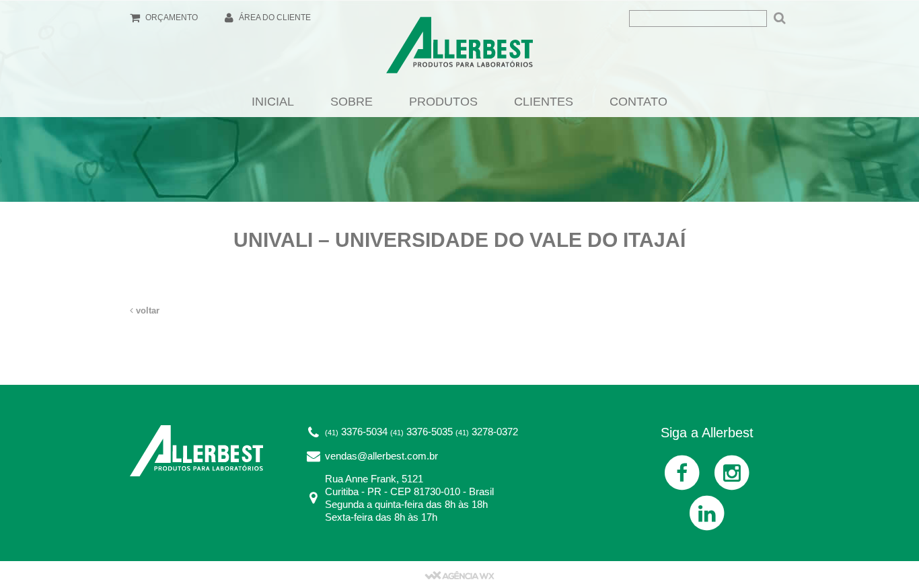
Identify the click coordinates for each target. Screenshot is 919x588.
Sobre (351, 101)
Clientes (543, 101)
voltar (146, 310)
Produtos (443, 101)
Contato (638, 101)
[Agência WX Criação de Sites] (459, 574)
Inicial (273, 101)
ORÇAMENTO (170, 17)
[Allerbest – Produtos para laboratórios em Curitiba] (459, 49)
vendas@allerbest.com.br (381, 456)
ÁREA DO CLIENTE (274, 17)
